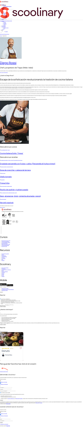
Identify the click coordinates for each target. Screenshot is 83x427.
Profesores (3, 268)
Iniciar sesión (2, 34)
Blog (2, 259)
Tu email (1, 389)
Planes (3, 254)
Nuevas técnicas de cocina (6, 240)
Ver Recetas (6, 72)
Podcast (3, 260)
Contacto (3, 272)
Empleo (3, 274)
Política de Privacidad (19, 398)
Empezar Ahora (4, 20)
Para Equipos (4, 25)
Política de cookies (5, 290)
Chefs (3, 29)
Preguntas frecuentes (5, 253)
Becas (3, 270)
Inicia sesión (8, 403)
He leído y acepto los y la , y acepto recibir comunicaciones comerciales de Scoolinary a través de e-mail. (24, 398)
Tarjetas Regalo (4, 256)
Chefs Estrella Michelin (5, 245)
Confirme (4, 324)
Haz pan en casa (4, 246)
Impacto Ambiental (5, 271)
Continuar (1, 400)
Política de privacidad (5, 288)
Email (1, 419)
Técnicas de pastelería (5, 241)
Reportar (4, 306)
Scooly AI (3, 257)
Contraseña (2, 420)
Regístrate (8, 425)
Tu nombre (2, 387)
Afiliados (3, 276)
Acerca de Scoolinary (5, 267)
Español (6, 31)
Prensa (3, 273)
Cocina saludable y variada (6, 242)
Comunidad (3, 26)
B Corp (3, 275)
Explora (3, 21)
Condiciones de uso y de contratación (8, 289)
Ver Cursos (2, 72)
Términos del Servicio (11, 398)
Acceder (1, 422)
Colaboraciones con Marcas (6, 269)
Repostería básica (5, 243)
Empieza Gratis (9, 20)
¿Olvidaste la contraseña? (4, 424)
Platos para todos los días (6, 244)
